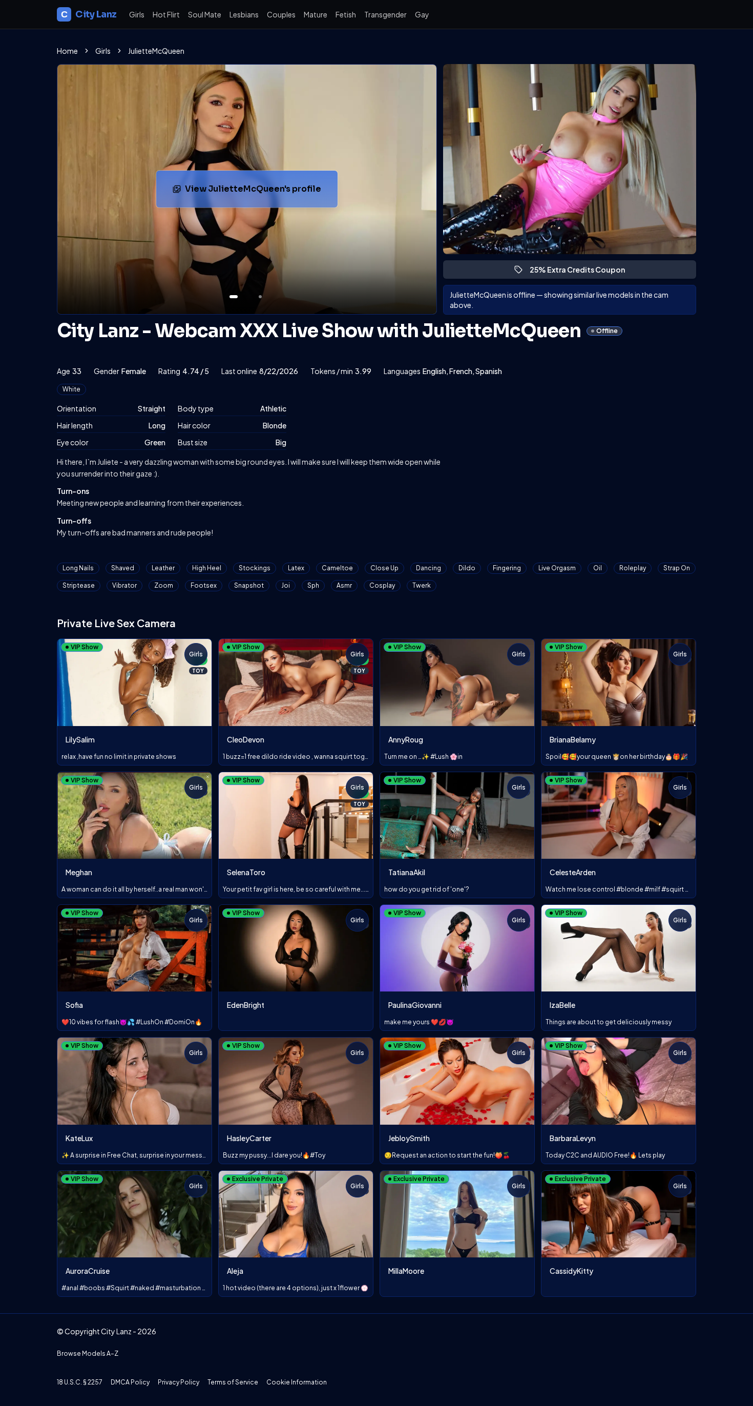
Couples (281, 14)
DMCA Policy (130, 1382)
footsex (204, 585)
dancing (428, 568)
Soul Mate (204, 14)
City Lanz (89, 14)
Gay (422, 14)
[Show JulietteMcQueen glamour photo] (260, 296)
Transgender (385, 14)
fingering (507, 568)
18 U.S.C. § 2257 (79, 1382)
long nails (78, 568)
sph (313, 585)
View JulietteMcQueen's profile (255, 191)
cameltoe (337, 568)
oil (597, 568)
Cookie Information (296, 1382)
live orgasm (557, 568)
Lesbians (244, 14)
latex (296, 568)
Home (67, 50)
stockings (254, 568)
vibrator (124, 585)
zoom (163, 585)
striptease (78, 585)
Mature (315, 14)
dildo (466, 568)
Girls (136, 14)
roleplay (632, 568)
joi (285, 585)
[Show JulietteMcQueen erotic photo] (233, 296)
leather (163, 568)
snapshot (249, 585)
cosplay (382, 585)
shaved (122, 568)
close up (384, 568)
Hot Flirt (166, 14)
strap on (676, 568)
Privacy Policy (178, 1382)
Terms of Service (232, 1382)
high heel (206, 568)
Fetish (346, 14)
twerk (421, 585)
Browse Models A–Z (87, 1353)
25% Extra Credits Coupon (582, 272)
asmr (344, 585)
